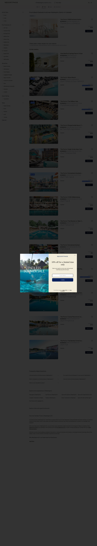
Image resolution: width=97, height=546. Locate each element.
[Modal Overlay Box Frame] (48, 273)
